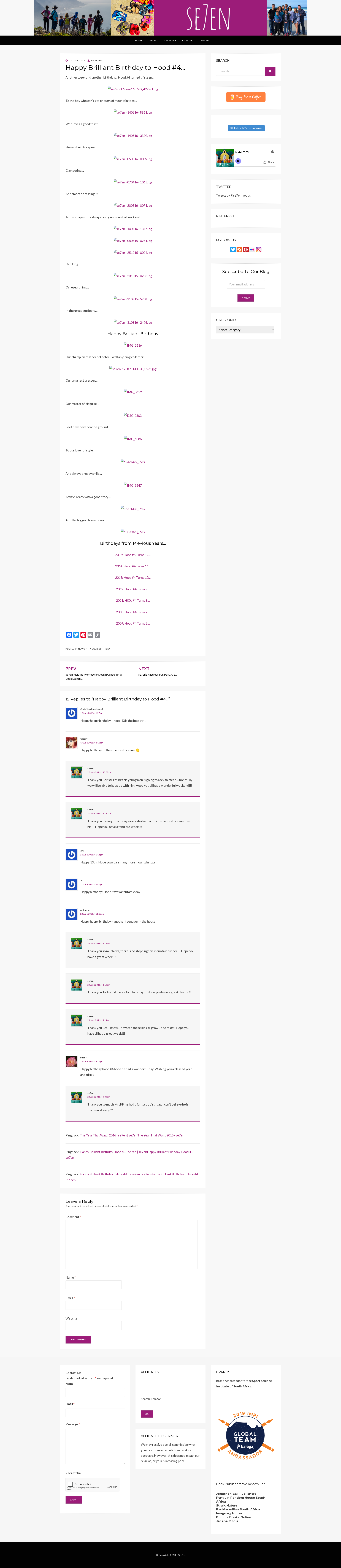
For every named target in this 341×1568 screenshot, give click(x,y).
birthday (104, 648)
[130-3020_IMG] (133, 532)
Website (71, 1318)
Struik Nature (226, 1505)
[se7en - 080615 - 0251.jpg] (133, 240)
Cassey (83, 738)
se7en (90, 768)
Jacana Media (227, 1521)
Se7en (181, 1554)
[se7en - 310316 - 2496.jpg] (133, 322)
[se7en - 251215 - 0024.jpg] (133, 252)
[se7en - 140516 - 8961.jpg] (133, 112)
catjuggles (85, 910)
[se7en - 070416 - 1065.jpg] (133, 182)
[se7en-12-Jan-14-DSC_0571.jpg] (132, 368)
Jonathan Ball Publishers (236, 1493)
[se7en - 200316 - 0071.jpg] (133, 205)
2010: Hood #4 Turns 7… (133, 612)
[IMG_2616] (133, 345)
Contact (188, 40)
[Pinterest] (246, 249)
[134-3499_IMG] (133, 462)
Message (73, 1424)
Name (71, 1277)
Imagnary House (229, 1513)
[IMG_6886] (133, 438)
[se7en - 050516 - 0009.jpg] (133, 158)
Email (70, 1298)
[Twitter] (233, 249)
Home (139, 40)
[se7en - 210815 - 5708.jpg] (133, 299)
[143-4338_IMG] (133, 508)
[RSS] (239, 249)
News (81, 648)
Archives (170, 40)
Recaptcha (73, 1473)
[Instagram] (258, 249)
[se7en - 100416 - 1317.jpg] (133, 228)
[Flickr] (252, 249)
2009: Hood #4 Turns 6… (133, 623)
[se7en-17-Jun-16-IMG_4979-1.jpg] (133, 89)
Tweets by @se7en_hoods (233, 195)
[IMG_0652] (133, 392)
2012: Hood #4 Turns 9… (133, 589)
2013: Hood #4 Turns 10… (133, 577)
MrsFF (83, 1057)
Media (205, 40)
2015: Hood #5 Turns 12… (133, 555)
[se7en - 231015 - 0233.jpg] (133, 275)
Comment (73, 1217)
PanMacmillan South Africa (238, 1509)
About (153, 40)
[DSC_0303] (133, 415)
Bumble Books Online (233, 1517)
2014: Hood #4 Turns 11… (133, 566)
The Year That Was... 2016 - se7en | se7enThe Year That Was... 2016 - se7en (132, 1135)
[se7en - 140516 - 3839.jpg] (133, 135)
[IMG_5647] (133, 485)
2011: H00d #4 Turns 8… (133, 600)
